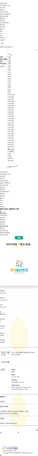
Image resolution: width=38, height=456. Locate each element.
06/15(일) (11, 131)
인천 (9, 81)
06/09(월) (11, 118)
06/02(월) (11, 103)
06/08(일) (11, 116)
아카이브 (2, 38)
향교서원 (10, 160)
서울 (9, 74)
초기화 (14, 166)
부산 (9, 72)
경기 (9, 59)
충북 (9, 92)
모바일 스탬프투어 (5, 14)
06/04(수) (11, 108)
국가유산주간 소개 (5, 5)
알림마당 (2, 25)
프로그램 (2, 7)
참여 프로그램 (4, 12)
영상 (1, 31)
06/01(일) (11, 101)
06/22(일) (11, 147)
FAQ (1, 36)
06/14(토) (11, 129)
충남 (9, 89)
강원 (9, 57)
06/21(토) (11, 144)
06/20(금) (11, 142)
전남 (9, 83)
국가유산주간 (3, 3)
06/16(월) (11, 134)
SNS (1, 33)
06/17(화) (11, 136)
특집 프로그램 (4, 16)
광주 (9, 66)
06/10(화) (11, 121)
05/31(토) (11, 99)
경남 (9, 61)
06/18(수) (11, 138)
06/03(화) (11, 105)
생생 (9, 154)
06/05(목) (11, 110)
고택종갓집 (11, 152)
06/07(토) (11, 114)
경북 (9, 63)
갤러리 (2, 29)
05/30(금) (11, 97)
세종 (9, 76)
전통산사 (10, 158)
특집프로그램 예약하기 (6, 47)
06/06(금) (11, 112)
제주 (9, 87)
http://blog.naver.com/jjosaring (21, 387)
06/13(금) (11, 127)
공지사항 (2, 27)
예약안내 (2, 18)
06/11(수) (11, 123)
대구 (9, 68)
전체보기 (2, 10)
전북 (9, 85)
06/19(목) (11, 140)
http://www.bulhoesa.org (19, 389)
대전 (9, 70)
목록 (37, 430)
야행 (9, 156)
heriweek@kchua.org (9, 451)
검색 (8, 166)
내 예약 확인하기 (4, 23)
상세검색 (3, 66)
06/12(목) (11, 125)
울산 (9, 79)
